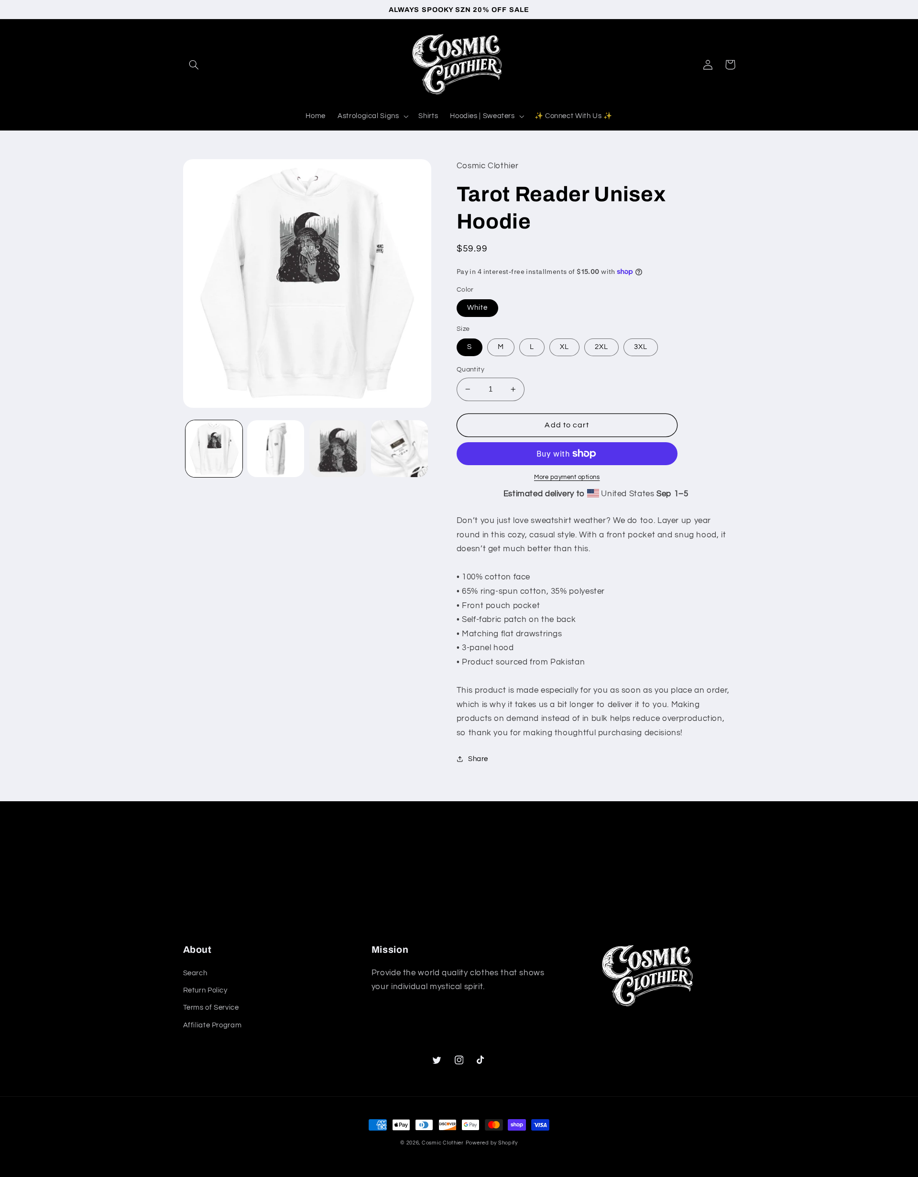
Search (195, 973)
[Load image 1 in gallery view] (214, 448)
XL (564, 346)
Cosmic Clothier (443, 1142)
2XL (601, 346)
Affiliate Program (212, 1025)
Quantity (470, 369)
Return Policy (205, 990)
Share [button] (478, 759)
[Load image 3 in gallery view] (337, 448)
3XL (640, 346)
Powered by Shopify (492, 1142)
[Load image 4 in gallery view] (399, 448)
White (477, 307)
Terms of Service (211, 1007)
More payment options (567, 477)
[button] (194, 65)
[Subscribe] (538, 903)
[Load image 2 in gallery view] (275, 448)
